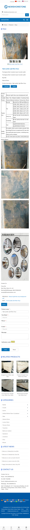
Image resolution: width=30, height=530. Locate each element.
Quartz (4, 410)
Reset (14, 349)
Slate (4, 416)
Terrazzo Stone (6, 425)
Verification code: (6, 342)
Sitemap (16, 515)
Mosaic (4, 442)
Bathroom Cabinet (7, 430)
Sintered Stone (6, 419)
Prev (4, 46)
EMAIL (14, 86)
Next (25, 46)
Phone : (4, 320)
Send (5, 349)
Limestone (5, 436)
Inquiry (18, 529)
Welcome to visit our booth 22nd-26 (11, 457)
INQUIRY (6, 86)
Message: (4, 332)
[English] (25, 1)
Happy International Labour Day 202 (11, 464)
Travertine (5, 428)
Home (5, 24)
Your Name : (5, 315)
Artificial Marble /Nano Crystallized (11, 413)
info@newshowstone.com (10, 12)
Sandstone (5, 433)
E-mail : (4, 326)
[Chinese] (18, 1)
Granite (4, 407)
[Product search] (27, 14)
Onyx (15, 24)
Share (3, 529)
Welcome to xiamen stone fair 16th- (11, 461)
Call (11, 529)
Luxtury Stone (6, 422)
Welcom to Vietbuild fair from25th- (10, 451)
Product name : (6, 309)
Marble (4, 404)
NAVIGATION (5, 19)
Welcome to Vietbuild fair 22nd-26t (10, 454)
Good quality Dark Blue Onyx (13, 300)
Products (11, 24)
